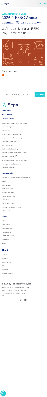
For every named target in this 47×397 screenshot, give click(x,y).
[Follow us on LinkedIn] (22, 308)
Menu (41, 4)
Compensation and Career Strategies (13, 145)
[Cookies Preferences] (3, 393)
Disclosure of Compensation (11, 301)
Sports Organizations (8, 211)
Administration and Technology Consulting (14, 131)
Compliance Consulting (9, 149)
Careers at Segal (6, 270)
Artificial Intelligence (8, 134)
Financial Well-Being (8, 153)
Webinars (4, 251)
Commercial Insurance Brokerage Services (14, 160)
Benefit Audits (6, 138)
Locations (5, 266)
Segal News (5, 247)
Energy (4, 189)
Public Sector (6, 207)
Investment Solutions (8, 164)
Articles (4, 228)
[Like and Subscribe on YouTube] (25, 308)
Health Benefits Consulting (10, 157)
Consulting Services (8, 126)
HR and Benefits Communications (12, 142)
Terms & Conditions (7, 295)
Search (40, 96)
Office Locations (7, 122)
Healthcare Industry (7, 196)
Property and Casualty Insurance (11, 172)
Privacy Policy (19, 295)
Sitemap (23, 298)
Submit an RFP (6, 118)
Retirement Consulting (8, 175)
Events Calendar (6, 240)
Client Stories (6, 232)
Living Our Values (7, 273)
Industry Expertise (7, 181)
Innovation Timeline (7, 281)
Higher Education (7, 193)
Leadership (5, 262)
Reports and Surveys (8, 243)
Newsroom (5, 277)
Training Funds (6, 218)
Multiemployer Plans (8, 200)
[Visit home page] (16, 110)
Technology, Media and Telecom (11, 215)
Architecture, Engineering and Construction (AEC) (16, 185)
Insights (4, 224)
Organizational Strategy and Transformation (14, 168)
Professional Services (8, 204)
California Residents (13, 298)
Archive (4, 254)
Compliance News (7, 236)
